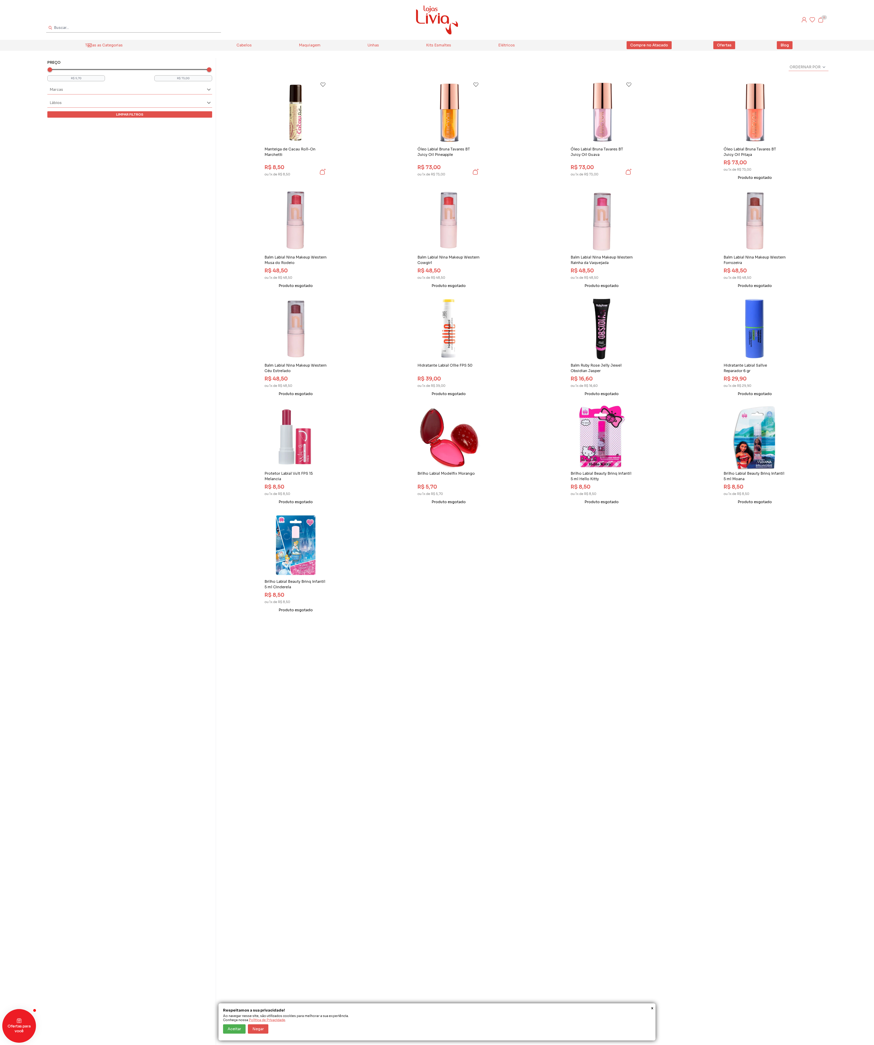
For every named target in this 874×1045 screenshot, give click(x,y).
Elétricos (506, 45)
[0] (820, 20)
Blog (784, 45)
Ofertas (724, 45)
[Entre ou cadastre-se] (804, 20)
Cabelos (244, 45)
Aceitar (234, 1029)
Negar (258, 1029)
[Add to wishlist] (323, 84)
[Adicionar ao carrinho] (322, 171)
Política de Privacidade (267, 1020)
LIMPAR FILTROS (129, 114)
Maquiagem (309, 45)
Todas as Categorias (104, 45)
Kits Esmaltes (438, 45)
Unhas (373, 45)
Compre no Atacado (649, 45)
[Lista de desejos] (812, 20)
